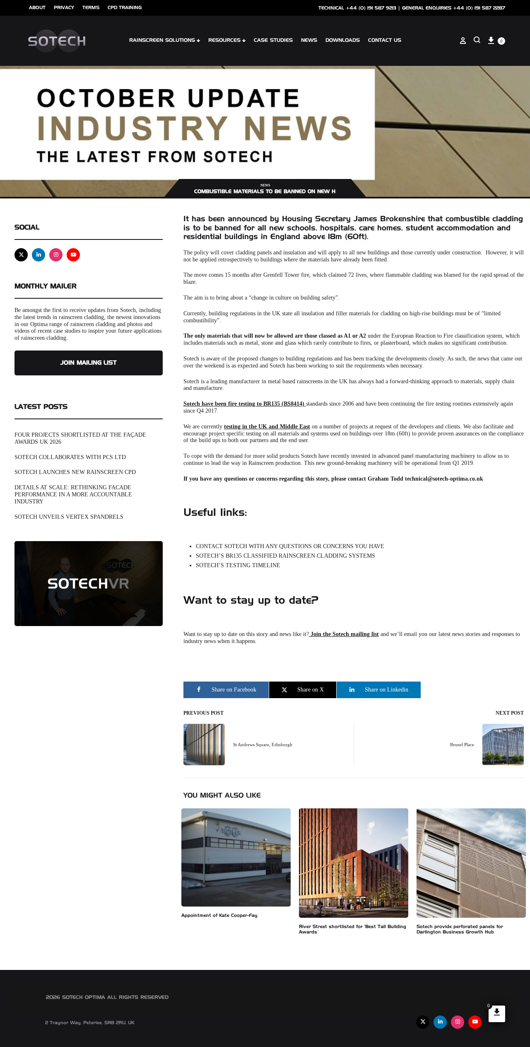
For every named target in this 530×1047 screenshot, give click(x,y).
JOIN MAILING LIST (88, 363)
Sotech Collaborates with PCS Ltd (70, 457)
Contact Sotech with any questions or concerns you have (291, 546)
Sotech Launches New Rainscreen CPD (75, 472)
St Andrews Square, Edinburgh (262, 744)
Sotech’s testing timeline (239, 565)
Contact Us (384, 40)
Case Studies (273, 40)
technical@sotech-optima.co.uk (445, 479)
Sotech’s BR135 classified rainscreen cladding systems (286, 556)
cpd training (125, 7)
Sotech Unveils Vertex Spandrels (68, 517)
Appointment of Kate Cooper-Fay (219, 915)
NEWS (309, 40)
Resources (224, 40)
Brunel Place (462, 744)
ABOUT (37, 7)
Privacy (64, 7)
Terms (90, 7)
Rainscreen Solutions (162, 40)
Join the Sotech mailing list (344, 634)
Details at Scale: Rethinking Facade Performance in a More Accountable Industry (73, 494)
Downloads (342, 40)
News (265, 185)
